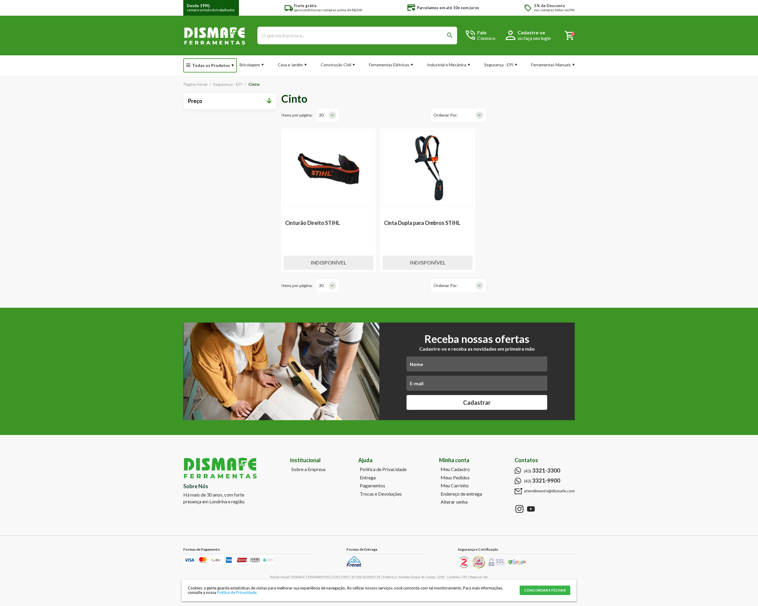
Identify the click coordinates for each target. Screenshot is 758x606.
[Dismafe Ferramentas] (214, 35)
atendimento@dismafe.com (549, 491)
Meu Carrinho (455, 485)
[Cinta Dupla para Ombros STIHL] (428, 168)
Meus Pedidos (455, 477)
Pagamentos (372, 485)
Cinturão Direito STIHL (312, 223)
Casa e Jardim (290, 64)
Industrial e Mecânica (446, 64)
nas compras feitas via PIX (554, 8)
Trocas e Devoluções (381, 494)
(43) (542, 470)
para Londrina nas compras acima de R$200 (328, 8)
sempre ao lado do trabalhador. (211, 8)
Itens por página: (297, 114)
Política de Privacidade (383, 469)
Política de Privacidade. (237, 592)
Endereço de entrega (461, 494)
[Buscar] (450, 35)
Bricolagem (250, 64)
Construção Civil (336, 64)
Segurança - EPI (498, 64)
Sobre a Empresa (308, 469)
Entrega (368, 477)
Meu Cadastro (455, 469)
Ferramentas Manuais (551, 64)
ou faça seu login (534, 38)
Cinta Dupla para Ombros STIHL (422, 223)
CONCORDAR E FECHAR (545, 590)
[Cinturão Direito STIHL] (329, 168)
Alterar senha (454, 502)
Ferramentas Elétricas (389, 64)
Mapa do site (479, 577)
